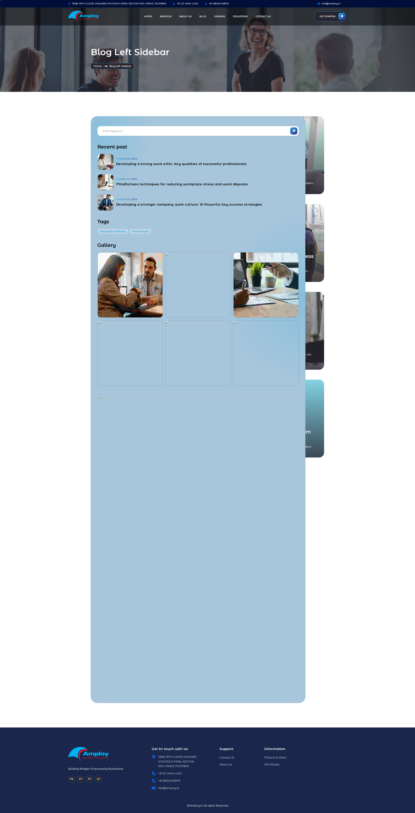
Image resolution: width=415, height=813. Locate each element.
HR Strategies (140, 231)
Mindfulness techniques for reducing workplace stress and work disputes (182, 184)
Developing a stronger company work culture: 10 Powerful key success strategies (189, 204)
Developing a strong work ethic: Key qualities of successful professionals (181, 164)
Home (97, 66)
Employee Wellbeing (112, 231)
